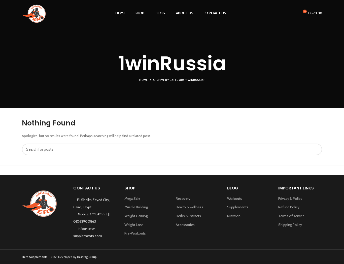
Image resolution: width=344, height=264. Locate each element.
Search (315, 149)
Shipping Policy (290, 224)
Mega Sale (132, 198)
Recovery (183, 198)
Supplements (237, 207)
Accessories (185, 224)
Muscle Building (136, 207)
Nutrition (233, 216)
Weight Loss (134, 224)
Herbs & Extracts (188, 216)
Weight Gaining (136, 216)
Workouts (234, 198)
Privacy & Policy (290, 198)
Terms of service (291, 216)
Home (143, 80)
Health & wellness (189, 207)
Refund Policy (288, 207)
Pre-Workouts (135, 233)
